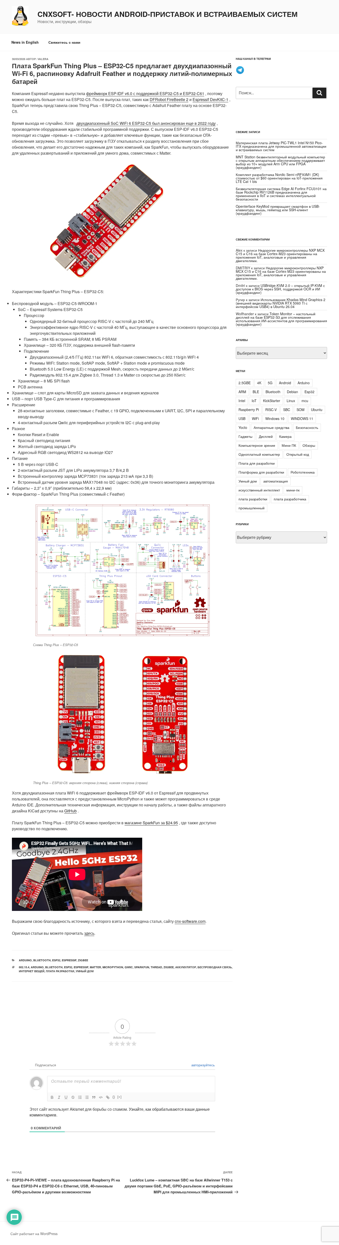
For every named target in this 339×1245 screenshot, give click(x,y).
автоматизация (275, 481)
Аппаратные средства (271, 427)
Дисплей (266, 436)
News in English (25, 42)
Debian (292, 391)
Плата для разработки (256, 463)
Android (285, 382)
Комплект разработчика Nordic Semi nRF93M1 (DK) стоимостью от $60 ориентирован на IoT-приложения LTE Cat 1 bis (279, 178)
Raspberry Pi (248, 409)
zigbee (169, 967)
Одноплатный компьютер (259, 454)
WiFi (255, 418)
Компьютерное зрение (256, 445)
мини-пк (293, 489)
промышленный (251, 507)
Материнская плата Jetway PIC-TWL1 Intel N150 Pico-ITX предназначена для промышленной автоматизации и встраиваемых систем (281, 146)
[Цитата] (93, 1097)
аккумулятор (185, 967)
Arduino (25, 960)
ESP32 (56, 960)
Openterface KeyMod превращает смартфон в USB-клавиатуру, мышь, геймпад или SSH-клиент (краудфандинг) (278, 210)
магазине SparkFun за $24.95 (151, 823)
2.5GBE (244, 382)
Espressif (69, 960)
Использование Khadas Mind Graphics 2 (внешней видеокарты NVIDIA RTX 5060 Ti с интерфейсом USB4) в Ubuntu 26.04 (280, 303)
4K (259, 382)
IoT (254, 400)
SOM (301, 409)
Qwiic (129, 967)
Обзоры (309, 445)
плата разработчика (290, 498)
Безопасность (307, 427)
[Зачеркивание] (72, 1097)
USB (241, 418)
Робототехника (303, 472)
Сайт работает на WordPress (34, 1233)
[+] (119, 1097)
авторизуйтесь (202, 1064)
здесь (89, 933)
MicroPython (112, 967)
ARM (242, 391)
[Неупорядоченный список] (86, 1097)
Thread (156, 967)
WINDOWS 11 (302, 418)
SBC (286, 409)
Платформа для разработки (261, 472)
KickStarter (271, 400)
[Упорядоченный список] (79, 1097)
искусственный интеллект (259, 489)
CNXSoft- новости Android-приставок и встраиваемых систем (167, 14)
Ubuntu (316, 409)
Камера (285, 436)
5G (270, 382)
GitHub (70, 811)
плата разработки (60, 971)
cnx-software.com (190, 921)
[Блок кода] (100, 1097)
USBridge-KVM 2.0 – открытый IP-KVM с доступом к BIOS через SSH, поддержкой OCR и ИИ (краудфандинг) (280, 289)
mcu (305, 400)
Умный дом (85, 971)
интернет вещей (31, 971)
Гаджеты (245, 436)
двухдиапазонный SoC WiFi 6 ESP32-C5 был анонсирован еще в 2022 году (146, 123)
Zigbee (83, 960)
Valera (42, 59)
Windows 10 (274, 418)
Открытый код (297, 454)
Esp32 (68, 967)
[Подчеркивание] (66, 1097)
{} (113, 1097)
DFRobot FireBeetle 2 (169, 99)
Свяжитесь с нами (64, 42)
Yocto (242, 427)
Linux (291, 400)
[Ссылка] (107, 1097)
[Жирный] (52, 1097)
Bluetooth (42, 960)
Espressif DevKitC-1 (210, 99)
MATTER (95, 967)
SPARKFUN (141, 967)
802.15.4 (24, 967)
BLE (256, 391)
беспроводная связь (215, 967)
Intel (241, 400)
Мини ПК (289, 445)
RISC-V (271, 409)
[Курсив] (59, 1097)
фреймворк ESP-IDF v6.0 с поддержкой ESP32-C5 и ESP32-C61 (145, 93)
